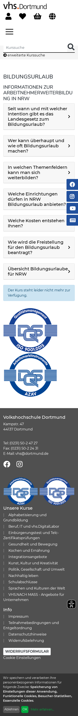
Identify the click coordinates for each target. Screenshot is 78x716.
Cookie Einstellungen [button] (22, 658)
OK (25, 709)
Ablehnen (11, 709)
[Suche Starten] (71, 47)
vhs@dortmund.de (32, 454)
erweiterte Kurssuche (26, 55)
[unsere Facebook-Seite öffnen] (6, 464)
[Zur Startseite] (25, 5)
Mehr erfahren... (42, 709)
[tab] (39, 116)
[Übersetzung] (52, 16)
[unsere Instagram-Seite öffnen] (19, 464)
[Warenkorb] (37, 16)
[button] (39, 116)
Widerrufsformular (27, 651)
